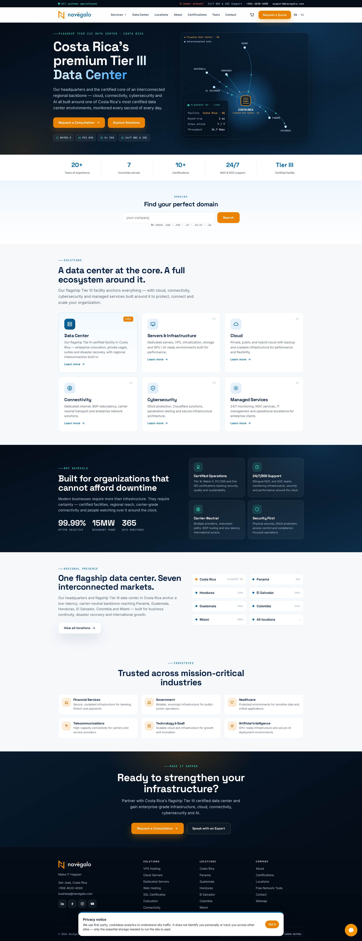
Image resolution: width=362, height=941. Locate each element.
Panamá (278, 579)
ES (302, 15)
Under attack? (193, 3)
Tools (216, 14)
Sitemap (261, 901)
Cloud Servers (153, 875)
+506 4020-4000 (257, 3)
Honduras (221, 593)
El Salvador (278, 593)
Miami (221, 619)
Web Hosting (152, 888)
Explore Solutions (126, 123)
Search (228, 218)
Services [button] (117, 14)
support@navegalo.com (288, 3)
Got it (272, 924)
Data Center (140, 14)
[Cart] (252, 15)
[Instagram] (82, 904)
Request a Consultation (76, 123)
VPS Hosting (151, 868)
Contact (230, 14)
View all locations (77, 628)
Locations (161, 14)
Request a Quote (275, 15)
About (178, 14)
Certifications (197, 14)
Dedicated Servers (156, 881)
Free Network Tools (269, 888)
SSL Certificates (154, 894)
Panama (205, 875)
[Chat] (351, 930)
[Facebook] (72, 904)
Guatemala (221, 606)
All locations (278, 619)
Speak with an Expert (208, 828)
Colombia (278, 606)
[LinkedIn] (62, 904)
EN (295, 15)
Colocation (150, 901)
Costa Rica (221, 579)
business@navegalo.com (75, 893)
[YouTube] (92, 904)
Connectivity (151, 907)
